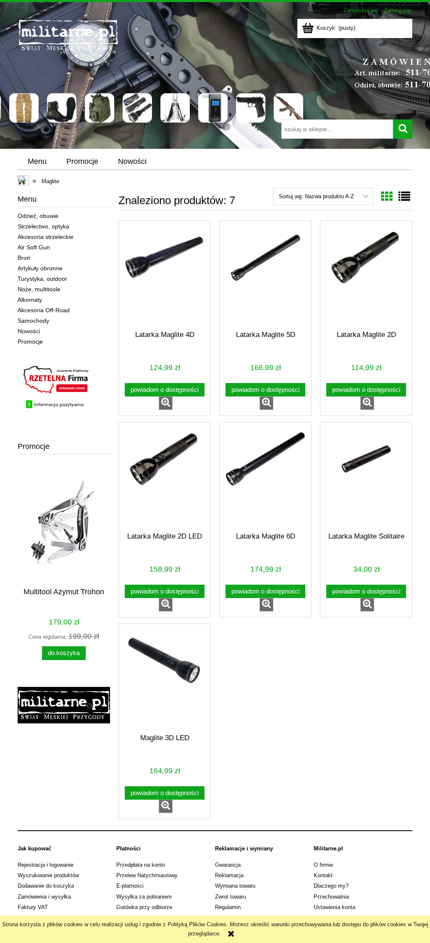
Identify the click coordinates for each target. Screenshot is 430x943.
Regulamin (228, 907)
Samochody (33, 320)
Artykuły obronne (40, 268)
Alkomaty (30, 299)
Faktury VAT (33, 907)
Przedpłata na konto (140, 865)
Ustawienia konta (334, 907)
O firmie (323, 865)
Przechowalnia (331, 897)
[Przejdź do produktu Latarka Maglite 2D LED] (164, 480)
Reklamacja (229, 875)
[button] (166, 403)
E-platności (130, 886)
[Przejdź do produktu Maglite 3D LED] (164, 682)
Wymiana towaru (235, 886)
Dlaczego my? (331, 886)
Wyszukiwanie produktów (48, 875)
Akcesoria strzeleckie (45, 236)
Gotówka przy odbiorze (144, 907)
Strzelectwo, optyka (43, 226)
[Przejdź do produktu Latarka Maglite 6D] (265, 480)
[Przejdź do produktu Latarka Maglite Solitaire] (366, 480)
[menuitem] (37, 161)
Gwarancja (228, 865)
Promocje (30, 341)
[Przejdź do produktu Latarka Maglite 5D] (265, 278)
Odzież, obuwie (38, 215)
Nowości (29, 331)
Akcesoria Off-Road (44, 310)
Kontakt (323, 875)
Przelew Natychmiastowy (147, 875)
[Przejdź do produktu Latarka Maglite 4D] (164, 278)
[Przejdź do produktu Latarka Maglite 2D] (366, 278)
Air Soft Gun (34, 247)
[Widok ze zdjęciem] (387, 196)
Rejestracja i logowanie (45, 865)
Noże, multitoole (39, 289)
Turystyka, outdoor (42, 278)
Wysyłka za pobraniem (144, 897)
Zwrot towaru (230, 897)
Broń (24, 257)
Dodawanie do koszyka (46, 886)
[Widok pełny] (404, 196)
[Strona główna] (134, 68)
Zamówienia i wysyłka (44, 897)
